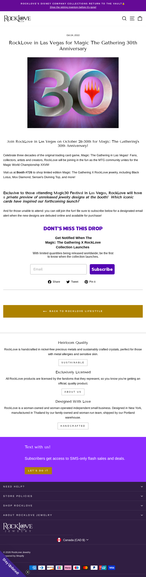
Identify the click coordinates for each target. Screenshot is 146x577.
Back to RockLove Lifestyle (75, 311)
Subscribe (102, 269)
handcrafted (73, 426)
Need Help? (14, 486)
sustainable (73, 362)
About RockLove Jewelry (27, 515)
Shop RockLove (18, 505)
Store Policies (18, 496)
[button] (13, 563)
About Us (73, 392)
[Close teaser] (28, 572)
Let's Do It (38, 470)
